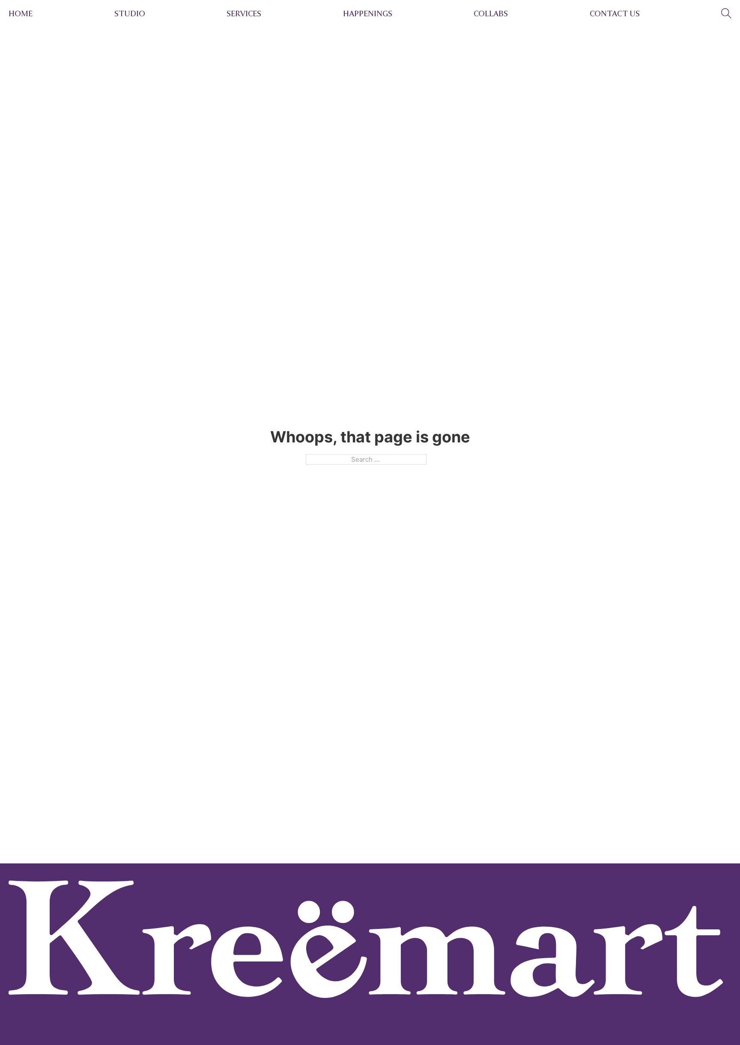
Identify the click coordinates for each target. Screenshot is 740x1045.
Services (244, 14)
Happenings (367, 14)
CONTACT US (615, 14)
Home (21, 14)
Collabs (491, 14)
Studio (129, 14)
